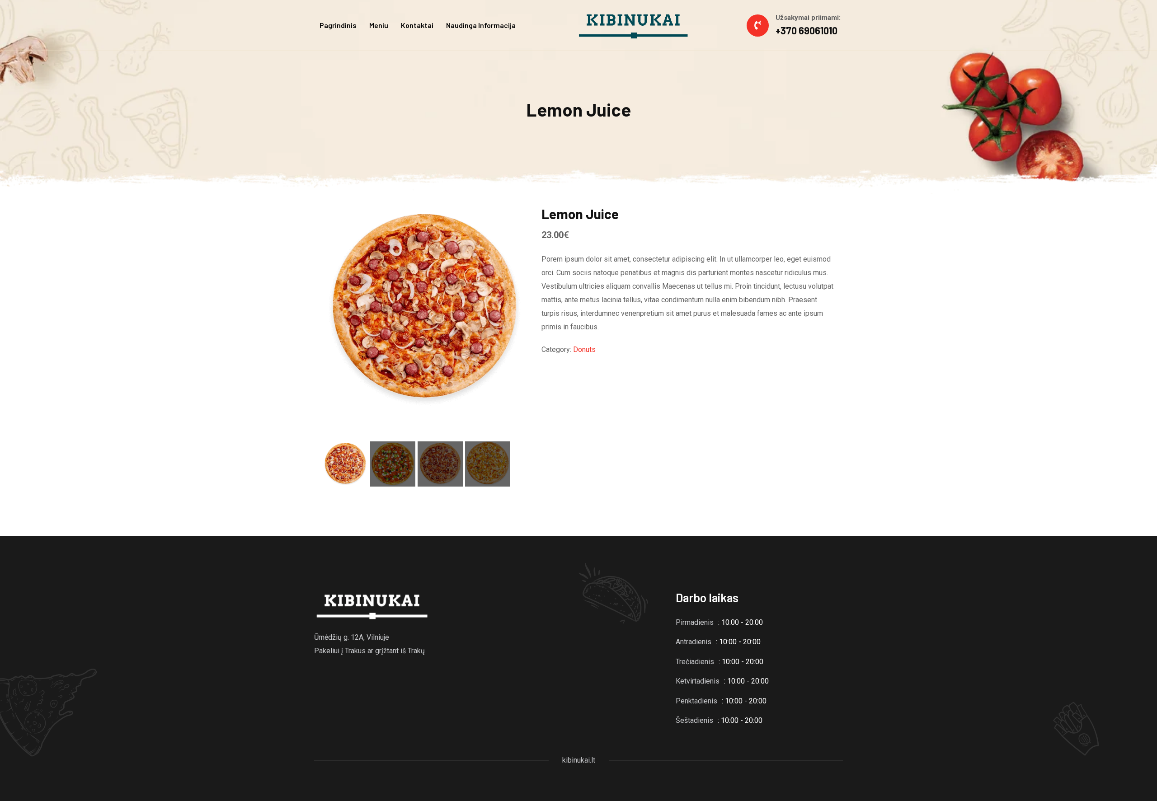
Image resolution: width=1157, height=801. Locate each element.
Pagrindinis (338, 25)
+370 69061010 (806, 30)
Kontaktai (417, 25)
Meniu (378, 25)
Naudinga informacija (481, 25)
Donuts (584, 349)
